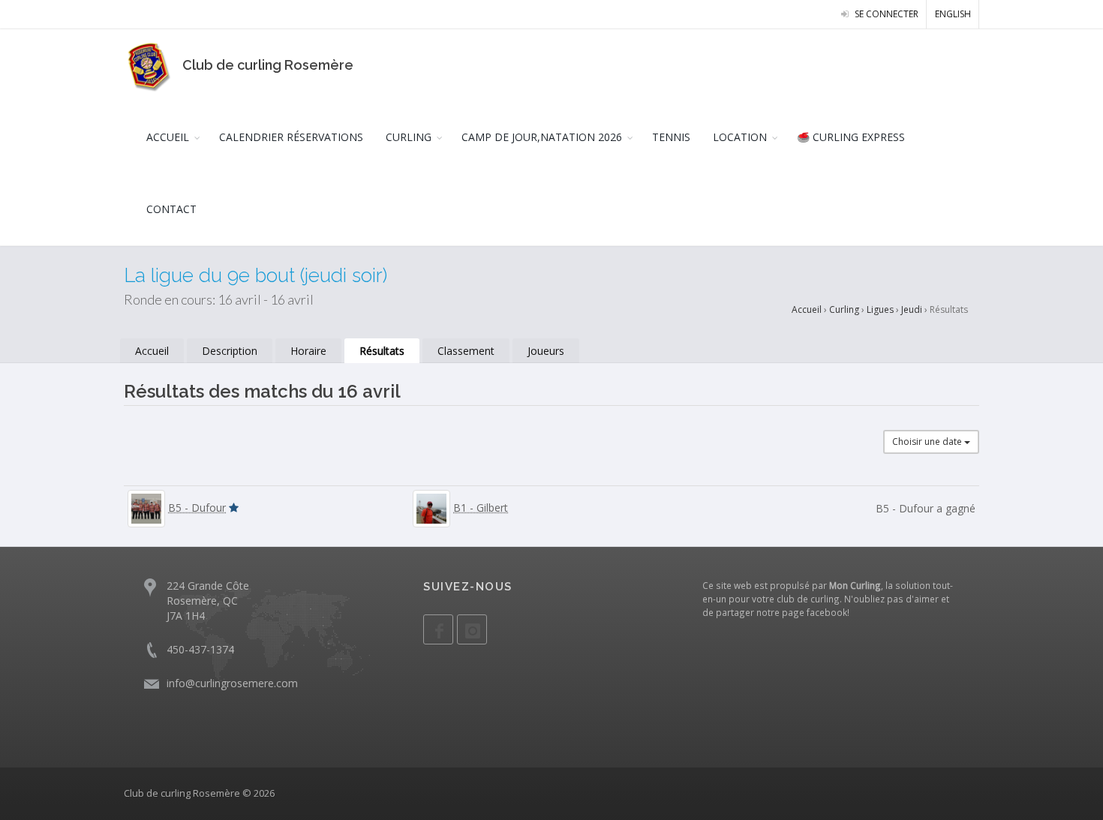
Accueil (807, 309)
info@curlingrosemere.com (232, 683)
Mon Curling (855, 585)
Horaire (308, 351)
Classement (465, 351)
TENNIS (671, 137)
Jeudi (911, 309)
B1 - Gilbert (480, 507)
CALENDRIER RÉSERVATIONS (291, 137)
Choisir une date (928, 441)
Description (229, 351)
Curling (844, 309)
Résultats (381, 351)
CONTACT (171, 209)
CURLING (408, 137)
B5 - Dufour (197, 507)
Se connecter (885, 14)
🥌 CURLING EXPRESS (851, 137)
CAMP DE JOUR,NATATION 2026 (541, 137)
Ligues (880, 309)
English (953, 14)
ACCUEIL (167, 137)
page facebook (814, 612)
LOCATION (740, 137)
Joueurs (545, 351)
